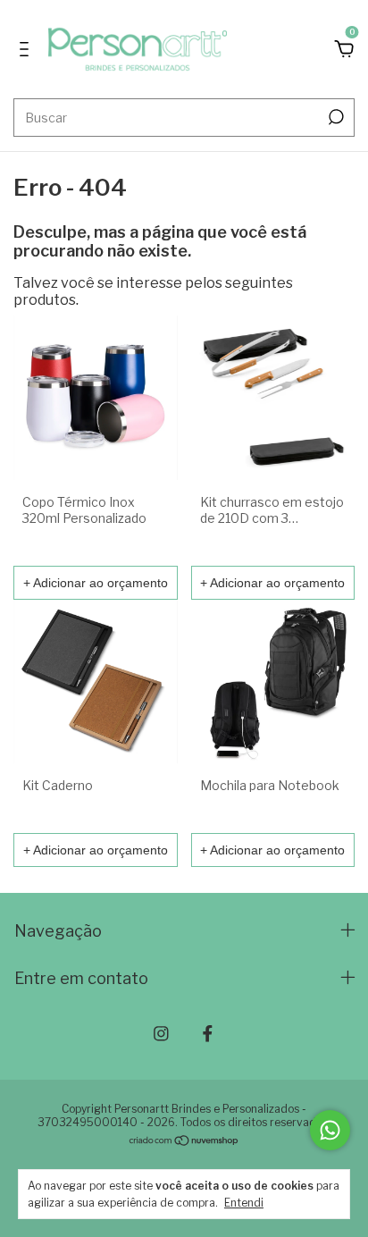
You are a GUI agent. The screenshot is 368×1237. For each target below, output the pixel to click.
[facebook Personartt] (207, 1033)
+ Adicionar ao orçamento (95, 583)
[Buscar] (334, 117)
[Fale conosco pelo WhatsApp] (330, 1130)
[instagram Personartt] (161, 1033)
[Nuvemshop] (184, 1141)
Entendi (243, 1202)
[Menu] (27, 49)
